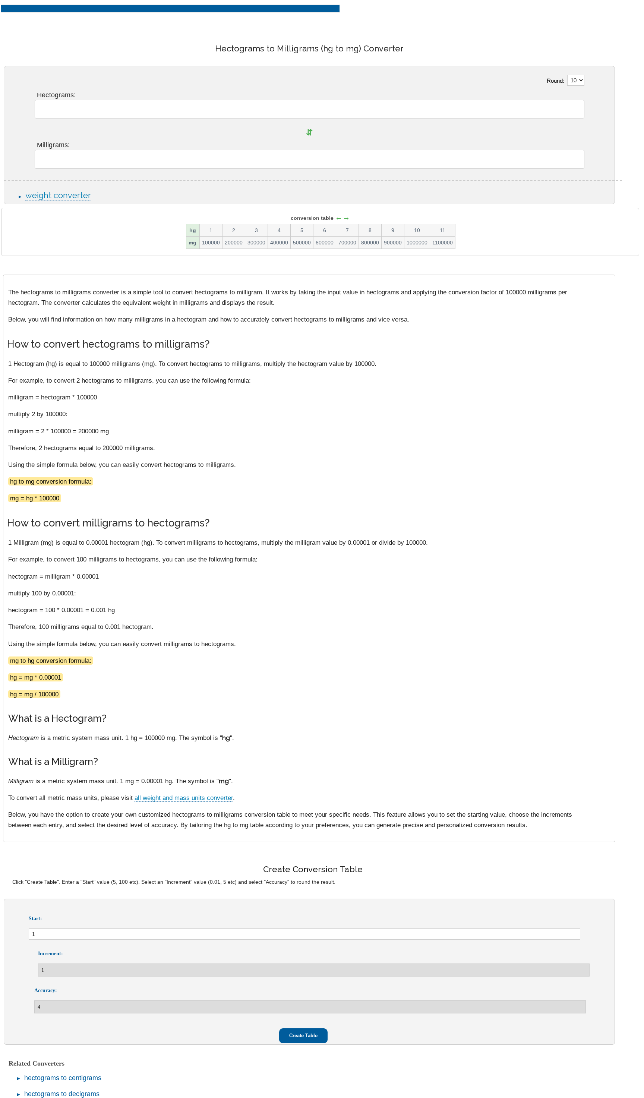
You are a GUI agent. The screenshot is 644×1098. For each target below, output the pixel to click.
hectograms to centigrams (62, 1078)
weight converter (58, 195)
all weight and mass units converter (184, 797)
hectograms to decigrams (62, 1094)
